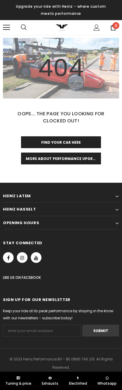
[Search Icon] (29, 27)
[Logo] (61, 27)
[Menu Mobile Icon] (6, 27)
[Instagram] (22, 257)
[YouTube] (36, 257)
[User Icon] (97, 28)
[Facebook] (8, 257)
